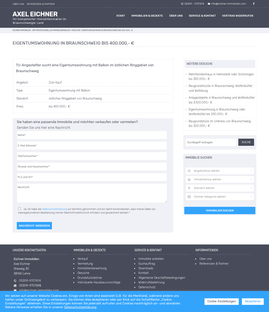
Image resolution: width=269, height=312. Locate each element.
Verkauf (83, 259)
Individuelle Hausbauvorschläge (99, 282)
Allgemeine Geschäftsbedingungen (161, 278)
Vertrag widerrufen (237, 15)
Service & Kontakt (202, 15)
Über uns (18, 4)
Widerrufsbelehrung (151, 282)
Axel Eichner (35, 14)
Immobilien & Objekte (147, 15)
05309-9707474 (30, 281)
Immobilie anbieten (151, 259)
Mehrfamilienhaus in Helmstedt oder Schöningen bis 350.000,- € (221, 77)
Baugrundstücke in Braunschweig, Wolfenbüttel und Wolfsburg (220, 88)
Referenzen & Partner (41, 4)
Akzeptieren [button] (253, 301)
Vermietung (85, 264)
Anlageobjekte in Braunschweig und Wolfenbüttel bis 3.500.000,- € (221, 100)
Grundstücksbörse (90, 278)
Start (120, 15)
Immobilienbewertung (92, 268)
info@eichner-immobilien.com (228, 3)
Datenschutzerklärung (54, 209)
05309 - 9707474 (194, 3)
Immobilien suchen (220, 210)
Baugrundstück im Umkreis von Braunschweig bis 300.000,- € (220, 123)
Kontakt (143, 273)
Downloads (145, 268)
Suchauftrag (146, 264)
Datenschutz (147, 287)
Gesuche (83, 273)
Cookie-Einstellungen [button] (221, 301)
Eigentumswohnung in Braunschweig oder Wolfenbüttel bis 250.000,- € (217, 112)
